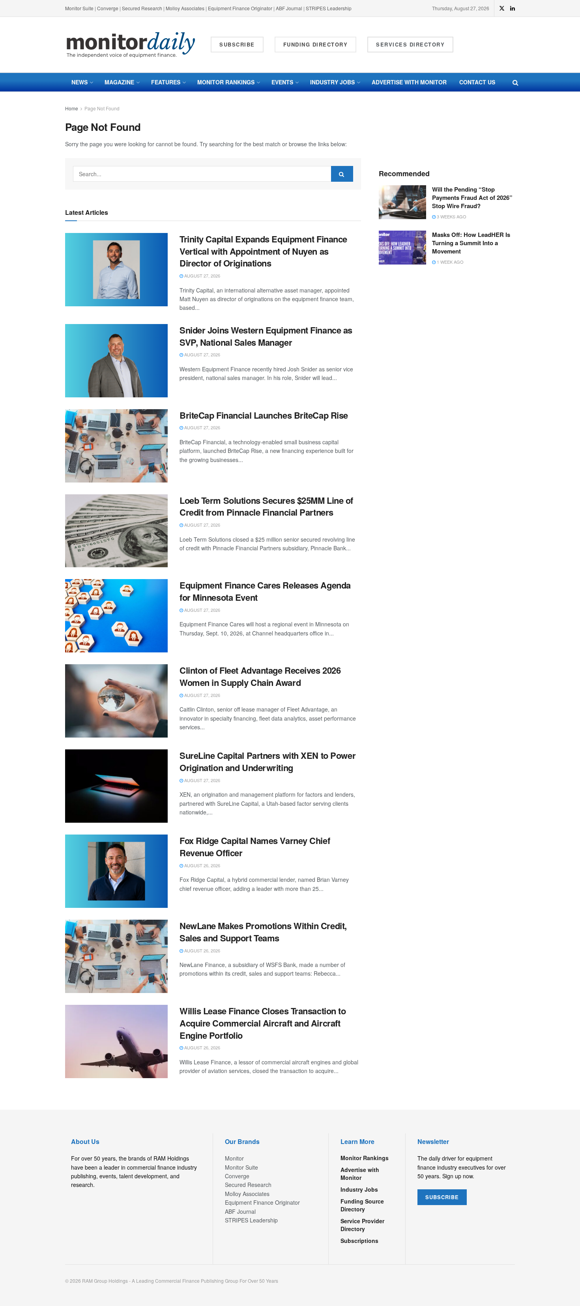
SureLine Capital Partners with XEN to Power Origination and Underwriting (267, 761)
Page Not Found (102, 108)
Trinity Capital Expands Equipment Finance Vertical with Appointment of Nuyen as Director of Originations (263, 251)
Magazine (119, 82)
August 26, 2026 (201, 865)
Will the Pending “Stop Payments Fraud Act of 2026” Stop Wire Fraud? (472, 197)
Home (71, 108)
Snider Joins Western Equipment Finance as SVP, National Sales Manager (266, 336)
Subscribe (237, 44)
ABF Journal (289, 8)
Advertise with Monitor (409, 82)
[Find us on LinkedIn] (512, 8)
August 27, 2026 (201, 275)
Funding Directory (315, 44)
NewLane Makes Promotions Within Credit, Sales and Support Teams (263, 931)
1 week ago (450, 262)
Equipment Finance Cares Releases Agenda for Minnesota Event (265, 591)
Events (282, 82)
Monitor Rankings (225, 82)
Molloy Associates (186, 8)
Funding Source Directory (362, 1205)
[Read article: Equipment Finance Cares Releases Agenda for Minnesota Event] (116, 615)
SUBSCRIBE (442, 1197)
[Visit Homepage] (131, 45)
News (79, 82)
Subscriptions (359, 1241)
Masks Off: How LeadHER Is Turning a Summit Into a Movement (471, 242)
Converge (107, 8)
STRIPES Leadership (329, 8)
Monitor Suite (79, 8)
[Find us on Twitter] (502, 8)
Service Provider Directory (362, 1225)
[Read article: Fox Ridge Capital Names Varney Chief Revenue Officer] (116, 871)
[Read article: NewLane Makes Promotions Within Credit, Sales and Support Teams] (116, 956)
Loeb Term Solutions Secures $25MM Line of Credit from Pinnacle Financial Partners (266, 506)
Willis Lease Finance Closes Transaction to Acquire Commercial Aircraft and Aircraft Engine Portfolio (263, 1022)
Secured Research (142, 8)
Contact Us (477, 82)
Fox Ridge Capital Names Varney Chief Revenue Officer (255, 846)
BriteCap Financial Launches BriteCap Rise (264, 415)
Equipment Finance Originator (240, 8)
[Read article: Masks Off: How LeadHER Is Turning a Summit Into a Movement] (402, 248)
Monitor (234, 1158)
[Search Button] (515, 82)
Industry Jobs (332, 82)
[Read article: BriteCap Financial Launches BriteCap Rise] (116, 446)
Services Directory (410, 44)
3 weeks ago (451, 216)
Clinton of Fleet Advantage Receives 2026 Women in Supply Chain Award (260, 676)
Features (165, 82)
